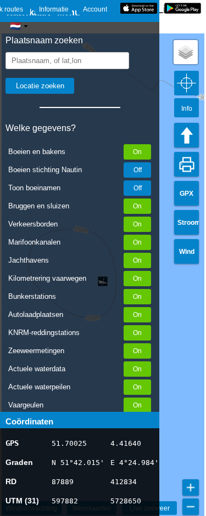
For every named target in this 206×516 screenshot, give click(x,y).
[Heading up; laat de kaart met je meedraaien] (186, 135)
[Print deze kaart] (186, 164)
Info (186, 108)
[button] (186, 52)
